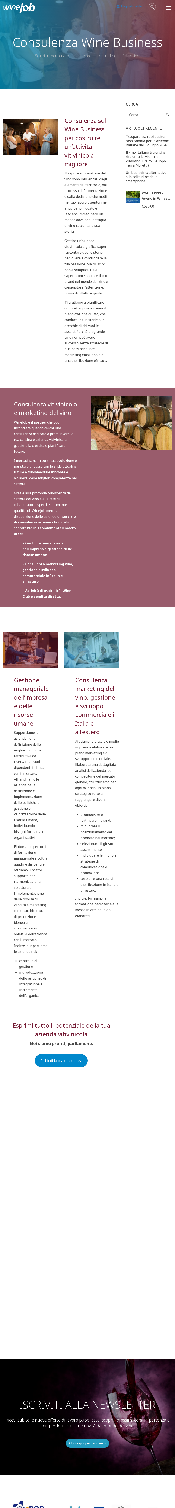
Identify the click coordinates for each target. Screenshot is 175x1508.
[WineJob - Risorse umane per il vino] (19, 7)
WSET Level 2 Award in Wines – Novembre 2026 (156, 198)
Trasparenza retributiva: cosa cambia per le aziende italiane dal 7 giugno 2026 (147, 140)
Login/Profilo (131, 6)
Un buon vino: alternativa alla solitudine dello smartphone (146, 176)
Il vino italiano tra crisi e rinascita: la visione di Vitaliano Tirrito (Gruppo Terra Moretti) (146, 159)
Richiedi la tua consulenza (61, 1060)
